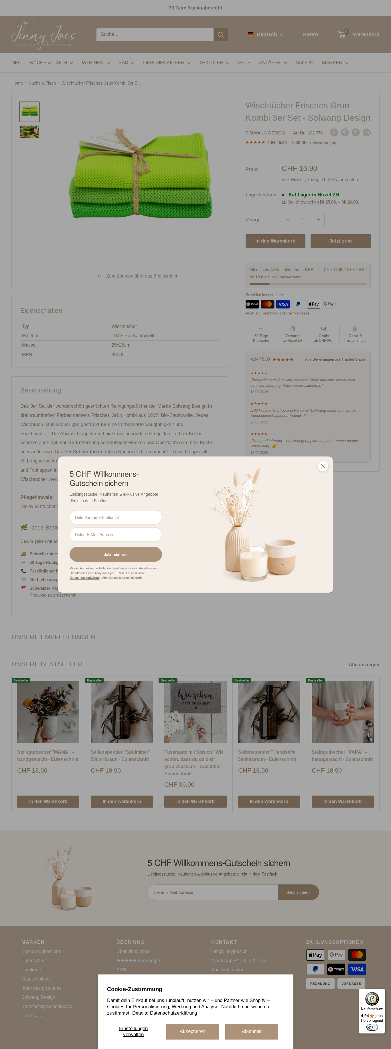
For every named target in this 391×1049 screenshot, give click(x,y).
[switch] (372, 1027)
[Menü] (381, 992)
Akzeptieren (192, 1031)
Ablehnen (252, 1031)
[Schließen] (323, 466)
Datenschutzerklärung (173, 1013)
